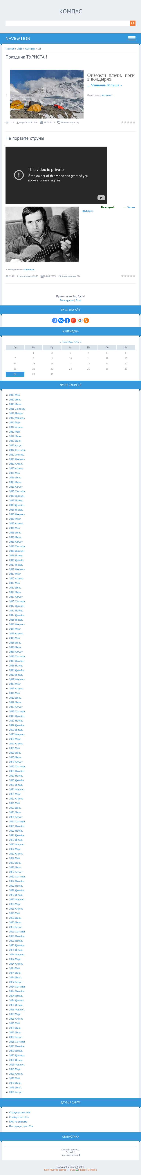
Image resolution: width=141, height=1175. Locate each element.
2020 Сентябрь (17, 766)
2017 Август (16, 596)
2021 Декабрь (16, 835)
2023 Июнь (15, 918)
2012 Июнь (15, 436)
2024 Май (14, 968)
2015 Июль (15, 482)
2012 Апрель (16, 427)
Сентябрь (30, 48)
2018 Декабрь (16, 670)
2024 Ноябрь (16, 995)
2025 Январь (16, 1005)
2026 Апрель (16, 1073)
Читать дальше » (106, 85)
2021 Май (14, 803)
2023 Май (14, 913)
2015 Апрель (16, 468)
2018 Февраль (17, 624)
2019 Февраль (17, 679)
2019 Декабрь (16, 725)
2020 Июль (15, 757)
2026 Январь (16, 1060)
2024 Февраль (17, 954)
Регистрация (67, 300)
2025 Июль (15, 1032)
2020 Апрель (16, 743)
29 (33, 374)
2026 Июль (15, 1087)
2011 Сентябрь (17, 408)
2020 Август (16, 762)
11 (88, 358)
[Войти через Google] (80, 320)
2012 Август (16, 445)
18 (88, 363)
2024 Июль (15, 977)
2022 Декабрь (16, 890)
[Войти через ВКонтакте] (61, 320)
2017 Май (14, 583)
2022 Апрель (16, 853)
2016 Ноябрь (16, 555)
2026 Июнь (15, 1083)
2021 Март (15, 794)
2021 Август (16, 817)
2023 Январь (16, 895)
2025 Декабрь (16, 1055)
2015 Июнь (15, 477)
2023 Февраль (17, 899)
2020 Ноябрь (16, 775)
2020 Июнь (15, 752)
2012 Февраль (17, 418)
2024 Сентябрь (17, 986)
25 (88, 369)
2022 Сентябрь (17, 876)
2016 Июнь (15, 532)
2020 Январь (16, 729)
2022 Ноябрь (16, 885)
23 (52, 369)
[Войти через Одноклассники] (86, 320)
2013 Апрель (16, 463)
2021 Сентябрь (17, 821)
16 (52, 363)
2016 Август (16, 541)
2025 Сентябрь (17, 1041)
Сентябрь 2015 (70, 342)
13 (126, 358)
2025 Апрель (16, 1018)
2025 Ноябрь (16, 1051)
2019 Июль (15, 702)
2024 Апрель (16, 963)
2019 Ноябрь (16, 720)
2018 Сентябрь (17, 656)
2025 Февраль (17, 1009)
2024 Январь (16, 950)
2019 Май (14, 693)
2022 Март (15, 849)
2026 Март (15, 1069)
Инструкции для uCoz (21, 1126)
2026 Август (16, 1092)
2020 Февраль (17, 734)
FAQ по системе (18, 1121)
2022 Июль (15, 867)
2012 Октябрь (16, 454)
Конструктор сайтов (55, 1169)
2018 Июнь (15, 642)
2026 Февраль (17, 1064)
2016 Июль (15, 537)
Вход (78, 300)
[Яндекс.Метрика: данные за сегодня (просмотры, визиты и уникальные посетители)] (86, 1169)
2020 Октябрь (16, 771)
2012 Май (14, 431)
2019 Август (16, 707)
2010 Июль (15, 404)
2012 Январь (16, 413)
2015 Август (16, 486)
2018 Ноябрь (16, 665)
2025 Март (15, 1014)
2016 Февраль (17, 514)
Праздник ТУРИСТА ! (26, 57)
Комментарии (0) (70, 122)
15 (33, 363)
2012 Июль (15, 441)
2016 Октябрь (16, 551)
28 (15, 374)
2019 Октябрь (16, 716)
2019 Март (15, 684)
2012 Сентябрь (17, 450)
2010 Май (14, 395)
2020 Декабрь (16, 780)
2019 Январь (16, 674)
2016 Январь (16, 509)
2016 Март (15, 519)
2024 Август (16, 982)
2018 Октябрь (16, 661)
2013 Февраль (17, 459)
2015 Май (14, 473)
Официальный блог (20, 1112)
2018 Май (14, 638)
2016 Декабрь (16, 560)
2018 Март (15, 629)
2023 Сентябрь (17, 931)
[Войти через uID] (54, 320)
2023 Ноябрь (16, 940)
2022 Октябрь (16, 881)
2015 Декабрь (16, 505)
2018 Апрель (16, 633)
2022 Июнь (15, 862)
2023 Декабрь (16, 945)
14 (15, 363)
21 (15, 369)
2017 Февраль (17, 569)
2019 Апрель (16, 688)
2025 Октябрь (16, 1046)
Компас (70, 11)
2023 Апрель (16, 908)
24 (70, 369)
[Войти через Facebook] (67, 320)
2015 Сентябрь (17, 491)
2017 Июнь (15, 587)
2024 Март (15, 959)
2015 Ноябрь (16, 500)
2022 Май (14, 858)
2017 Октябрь (16, 606)
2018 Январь (16, 619)
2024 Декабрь (16, 1000)
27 (126, 369)
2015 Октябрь (16, 496)
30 (52, 374)
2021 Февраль (17, 789)
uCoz (73, 1169)
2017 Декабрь (16, 615)
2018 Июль (15, 647)
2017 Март (15, 574)
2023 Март (15, 904)
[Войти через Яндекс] (73, 320)
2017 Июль (15, 592)
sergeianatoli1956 (28, 122)
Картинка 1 (107, 95)
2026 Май (14, 1078)
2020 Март (15, 739)
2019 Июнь (15, 697)
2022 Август (16, 872)
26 (107, 369)
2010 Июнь (15, 399)
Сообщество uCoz (19, 1117)
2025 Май (14, 1023)
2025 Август (16, 1037)
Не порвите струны (25, 138)
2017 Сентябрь (17, 601)
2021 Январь (16, 785)
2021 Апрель (16, 798)
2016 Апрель (16, 523)
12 (107, 358)
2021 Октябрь (16, 826)
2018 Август (16, 652)
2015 (19, 48)
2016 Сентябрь (17, 546)
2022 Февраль (17, 844)
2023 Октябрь (16, 936)
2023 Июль (15, 922)
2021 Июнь (15, 807)
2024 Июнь (15, 973)
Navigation (18, 38)
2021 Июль (15, 812)
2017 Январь (16, 564)
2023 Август (16, 927)
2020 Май (14, 748)
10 (70, 358)
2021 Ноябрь (16, 830)
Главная (10, 48)
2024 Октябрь (16, 991)
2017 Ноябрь (16, 610)
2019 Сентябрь (17, 711)
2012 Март (15, 422)
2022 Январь (16, 840)
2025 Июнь (15, 1028)
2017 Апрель (16, 578)
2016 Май (14, 528)
